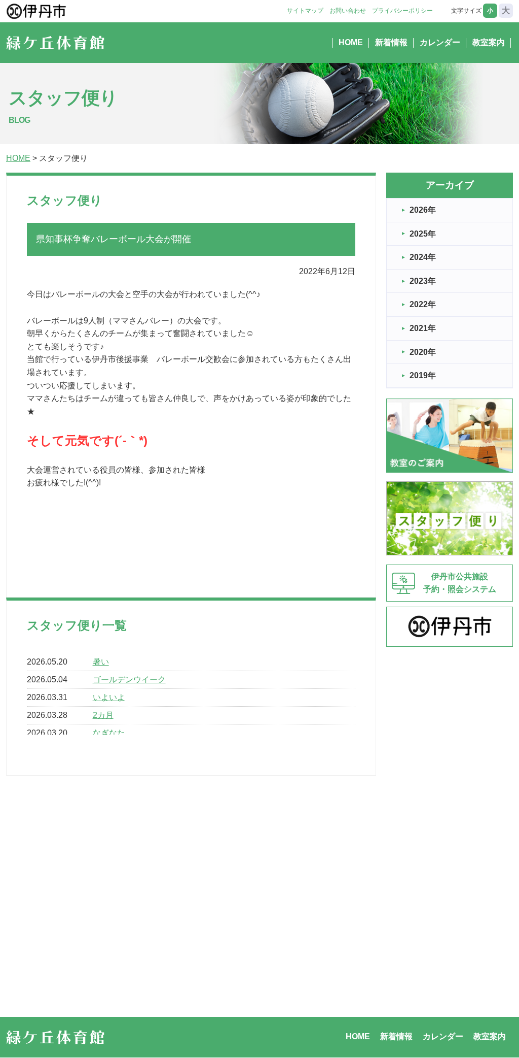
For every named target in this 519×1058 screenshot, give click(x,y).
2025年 (423, 233)
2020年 (423, 352)
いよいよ (109, 697)
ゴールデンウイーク (129, 679)
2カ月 (103, 715)
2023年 (423, 281)
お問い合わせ (347, 10)
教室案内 (488, 42)
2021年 (423, 328)
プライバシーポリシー (402, 10)
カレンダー (440, 42)
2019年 (423, 375)
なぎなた (109, 733)
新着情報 (391, 42)
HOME (351, 42)
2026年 (423, 210)
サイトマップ (305, 10)
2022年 (423, 304)
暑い (101, 661)
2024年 (423, 257)
